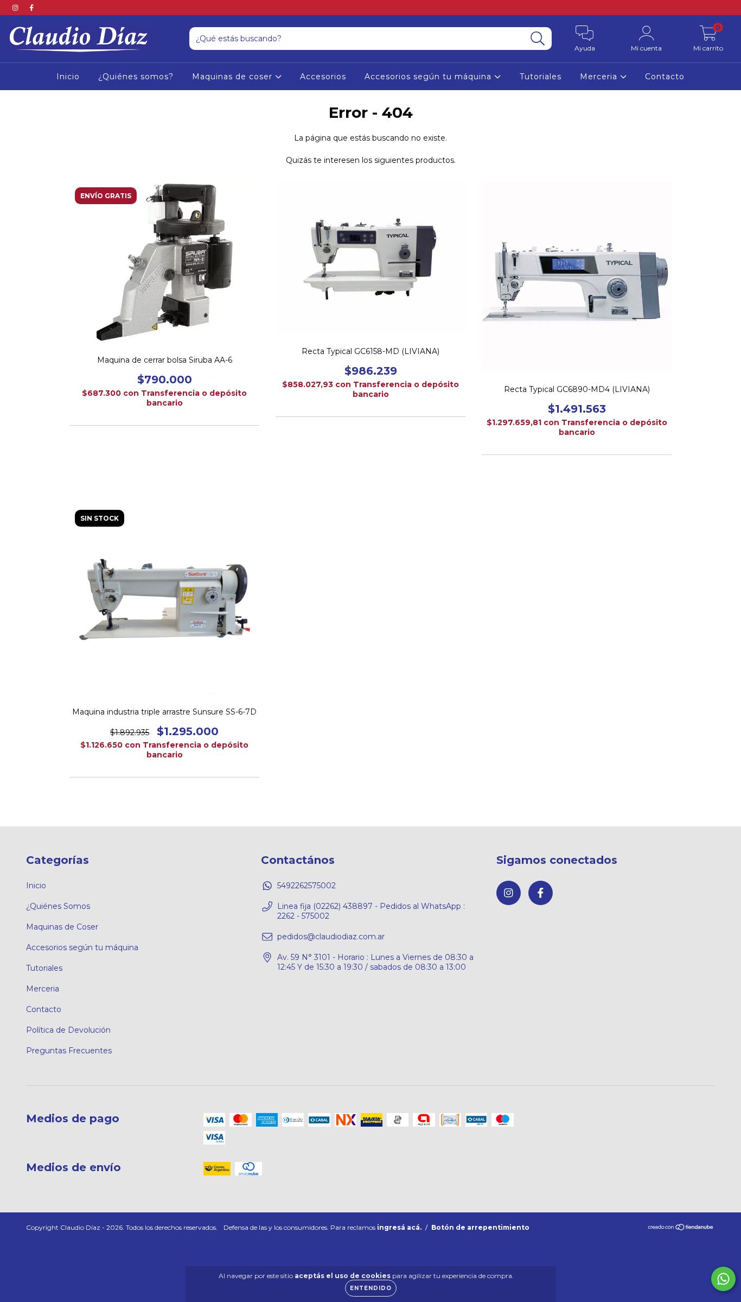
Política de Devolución (68, 1030)
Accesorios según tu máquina (429, 76)
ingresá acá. (399, 1227)
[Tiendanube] (681, 1228)
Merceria (600, 76)
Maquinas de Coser (62, 927)
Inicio (68, 76)
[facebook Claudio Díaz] (31, 7)
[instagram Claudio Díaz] (16, 7)
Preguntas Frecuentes (69, 1050)
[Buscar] (538, 39)
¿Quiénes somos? (136, 76)
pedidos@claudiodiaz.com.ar (331, 936)
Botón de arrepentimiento (480, 1227)
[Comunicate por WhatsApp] (723, 1279)
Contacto (665, 76)
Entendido (371, 1288)
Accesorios (323, 76)
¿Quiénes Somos (58, 906)
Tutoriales (540, 76)
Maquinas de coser (233, 76)
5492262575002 (306, 885)
